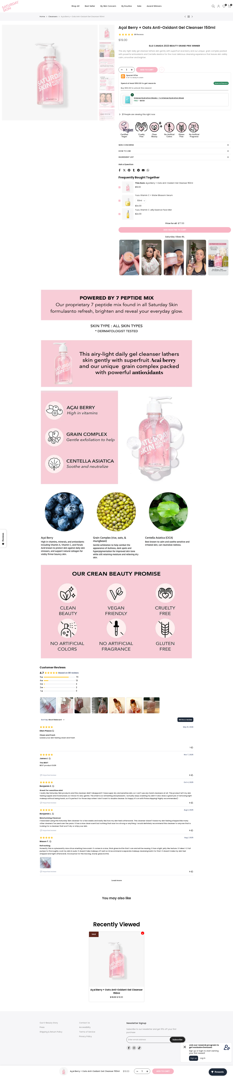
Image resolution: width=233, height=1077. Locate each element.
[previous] (7, 72)
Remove (142, 933)
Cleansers (52, 16)
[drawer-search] (213, 6)
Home (42, 16)
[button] (161, 69)
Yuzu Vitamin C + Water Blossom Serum (154, 195)
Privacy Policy (85, 1036)
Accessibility (85, 1027)
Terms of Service (87, 1031)
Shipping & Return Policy (51, 1031)
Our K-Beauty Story (49, 1022)
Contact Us (84, 1022)
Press (42, 1027)
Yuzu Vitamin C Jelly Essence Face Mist (153, 209)
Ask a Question (126, 164)
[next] (92, 72)
